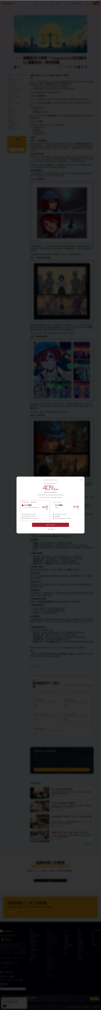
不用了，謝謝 (50, 529)
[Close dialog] (81, 479)
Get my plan (50, 524)
